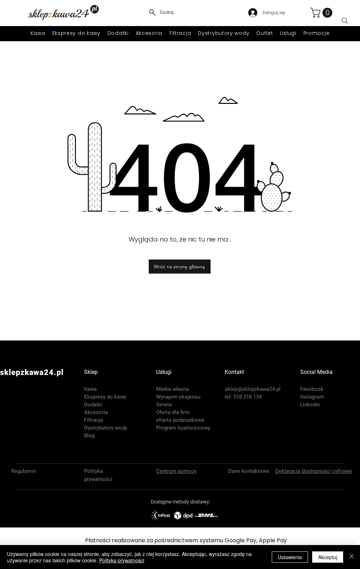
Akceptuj (327, 557)
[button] (322, 13)
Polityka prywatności (121, 560)
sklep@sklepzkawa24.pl (253, 389)
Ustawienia (290, 557)
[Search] (345, 20)
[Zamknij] (351, 557)
